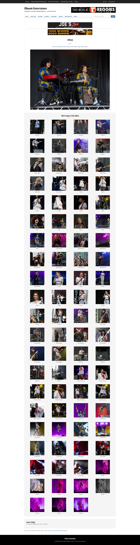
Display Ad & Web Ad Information (38, 1)
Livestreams (54, 16)
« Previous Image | (57, 46)
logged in (35, 524)
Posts (105, 1)
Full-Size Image (66, 46)
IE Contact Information (53, 1)
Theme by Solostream (80, 541)
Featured (40, 16)
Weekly (75, 16)
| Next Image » (84, 46)
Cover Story (33, 16)
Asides (26, 16)
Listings (76, 1)
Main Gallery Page (76, 46)
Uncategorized (68, 16)
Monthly (61, 16)
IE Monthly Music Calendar (67, 1)
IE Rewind (46, 16)
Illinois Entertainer (35, 8)
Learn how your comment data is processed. (55, 530)
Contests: (27, 1)
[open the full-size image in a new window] (70, 110)
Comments (112, 1)
